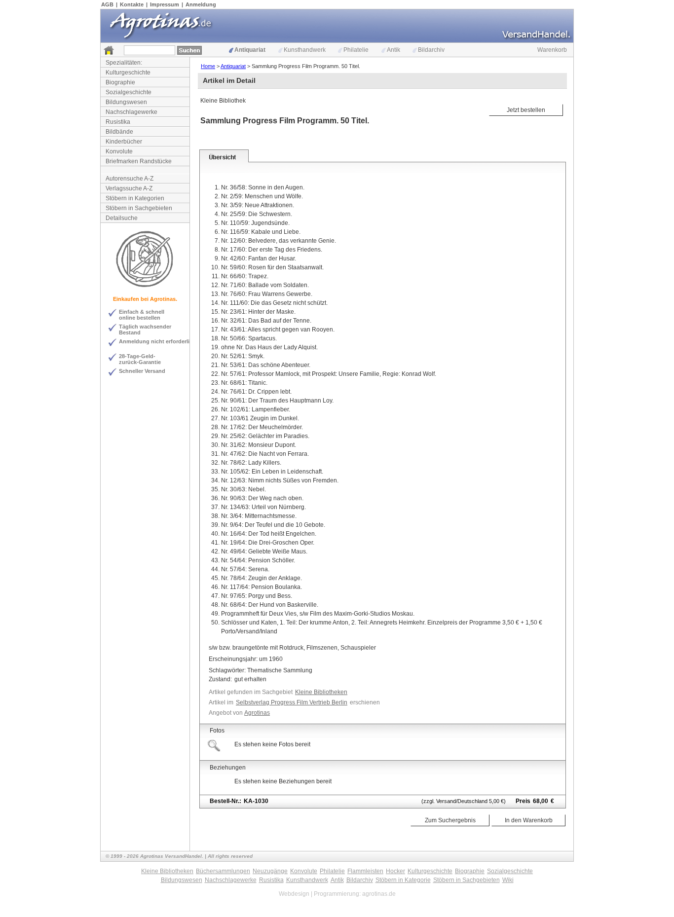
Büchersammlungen (223, 871)
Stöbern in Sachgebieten (139, 208)
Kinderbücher (124, 141)
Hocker (395, 871)
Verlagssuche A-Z (129, 188)
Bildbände (119, 131)
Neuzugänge (270, 871)
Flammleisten (365, 871)
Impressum (164, 4)
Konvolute (119, 151)
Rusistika (118, 121)
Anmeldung (201, 4)
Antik (393, 49)
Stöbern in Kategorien (135, 198)
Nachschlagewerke (131, 112)
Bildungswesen (126, 102)
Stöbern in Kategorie (403, 880)
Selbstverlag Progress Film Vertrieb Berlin (291, 702)
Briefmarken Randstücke (139, 161)
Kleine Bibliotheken (321, 692)
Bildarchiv (431, 49)
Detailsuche (122, 218)
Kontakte (132, 4)
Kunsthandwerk (305, 49)
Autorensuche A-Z (129, 178)
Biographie (120, 82)
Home (208, 66)
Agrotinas (257, 712)
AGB (107, 4)
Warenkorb (552, 49)
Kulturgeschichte (128, 72)
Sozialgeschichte (128, 92)
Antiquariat (249, 49)
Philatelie (356, 49)
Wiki (508, 880)
